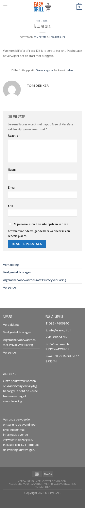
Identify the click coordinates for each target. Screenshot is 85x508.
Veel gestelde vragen (17, 272)
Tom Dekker (58, 37)
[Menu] (5, 7)
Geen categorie (43, 20)
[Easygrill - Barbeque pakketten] (42, 7)
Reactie (14, 135)
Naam (12, 169)
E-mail (13, 187)
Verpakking (11, 264)
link (71, 70)
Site (10, 205)
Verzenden (10, 287)
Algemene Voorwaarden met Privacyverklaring (34, 280)
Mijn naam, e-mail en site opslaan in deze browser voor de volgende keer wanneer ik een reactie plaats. (39, 230)
